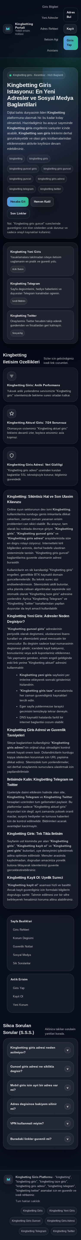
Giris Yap (70, 42)
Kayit (70, 28)
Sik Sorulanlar (21, 963)
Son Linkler (18, 213)
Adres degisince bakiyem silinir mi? (39, 1106)
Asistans (52, 50)
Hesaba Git (17, 201)
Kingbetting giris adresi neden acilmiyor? (39, 1050)
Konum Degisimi (23, 938)
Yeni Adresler (50, 17)
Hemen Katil (42, 201)
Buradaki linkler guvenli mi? (39, 1139)
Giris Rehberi (21, 929)
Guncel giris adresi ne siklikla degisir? (39, 1069)
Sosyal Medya (22, 954)
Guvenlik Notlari (23, 946)
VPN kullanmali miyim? (39, 1123)
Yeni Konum (20, 1004)
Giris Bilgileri (50, 6)
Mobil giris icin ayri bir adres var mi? (39, 1088)
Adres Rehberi (49, 28)
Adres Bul (71, 15)
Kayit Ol (18, 996)
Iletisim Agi (51, 39)
